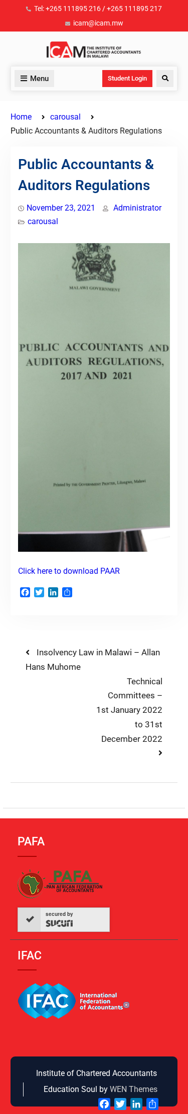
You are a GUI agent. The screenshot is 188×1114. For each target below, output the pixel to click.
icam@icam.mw (98, 23)
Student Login (127, 78)
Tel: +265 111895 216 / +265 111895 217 (98, 9)
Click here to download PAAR (69, 571)
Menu (39, 78)
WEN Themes (133, 1089)
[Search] (164, 78)
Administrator (137, 208)
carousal (43, 221)
